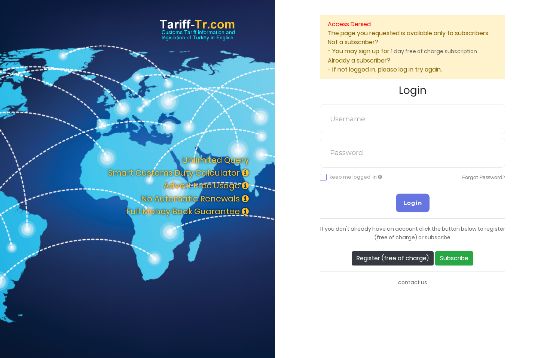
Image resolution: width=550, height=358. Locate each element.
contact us (412, 282)
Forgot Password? (483, 177)
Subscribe (454, 258)
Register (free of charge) (393, 258)
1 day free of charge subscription (434, 51)
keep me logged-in (354, 177)
